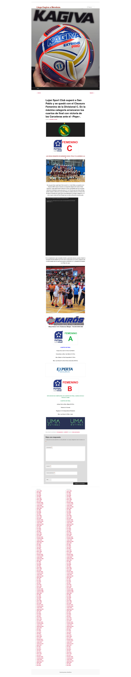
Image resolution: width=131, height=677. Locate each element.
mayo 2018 (39, 632)
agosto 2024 (39, 525)
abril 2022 (39, 566)
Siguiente (92, 92)
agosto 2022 (39, 560)
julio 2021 (39, 578)
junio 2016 (39, 665)
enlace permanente (76, 432)
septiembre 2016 (40, 661)
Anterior (39, 92)
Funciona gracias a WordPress (66, 672)
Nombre (49, 466)
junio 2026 (39, 494)
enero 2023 (39, 553)
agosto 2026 (39, 491)
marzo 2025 (39, 515)
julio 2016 (39, 663)
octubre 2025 (39, 505)
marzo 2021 (39, 584)
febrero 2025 (39, 517)
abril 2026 (39, 496)
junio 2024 (39, 528)
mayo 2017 (39, 649)
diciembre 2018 (40, 622)
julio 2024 (39, 527)
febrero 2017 (39, 653)
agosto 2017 (39, 645)
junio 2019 (39, 613)
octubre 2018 (39, 625)
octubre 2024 (39, 522)
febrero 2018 (39, 636)
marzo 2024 (39, 532)
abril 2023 (39, 548)
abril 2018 (39, 633)
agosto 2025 (39, 508)
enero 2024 (39, 535)
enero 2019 (39, 620)
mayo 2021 (39, 581)
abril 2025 (39, 514)
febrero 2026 (39, 499)
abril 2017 (39, 650)
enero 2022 (39, 570)
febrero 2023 (39, 551)
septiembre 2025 (40, 506)
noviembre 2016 (40, 658)
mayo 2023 (39, 547)
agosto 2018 (39, 627)
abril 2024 (39, 531)
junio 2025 (39, 511)
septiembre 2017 (40, 643)
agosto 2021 (39, 577)
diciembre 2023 (40, 537)
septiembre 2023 (40, 541)
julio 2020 (39, 594)
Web (47, 479)
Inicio (38, 88)
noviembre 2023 (40, 538)
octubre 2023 (39, 540)
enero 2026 (39, 501)
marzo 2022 (39, 567)
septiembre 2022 (40, 558)
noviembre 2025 (40, 504)
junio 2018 (39, 630)
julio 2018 (39, 629)
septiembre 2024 (40, 524)
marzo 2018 (39, 635)
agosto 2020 (39, 593)
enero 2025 (39, 518)
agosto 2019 (39, 610)
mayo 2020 (39, 597)
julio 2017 (39, 646)
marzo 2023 (39, 550)
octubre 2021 (39, 574)
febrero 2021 (39, 586)
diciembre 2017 (40, 639)
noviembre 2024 (40, 521)
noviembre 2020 (40, 590)
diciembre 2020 (40, 589)
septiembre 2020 (40, 591)
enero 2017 (39, 655)
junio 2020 (39, 596)
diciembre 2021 (40, 571)
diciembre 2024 (40, 519)
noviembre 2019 (40, 606)
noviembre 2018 (40, 623)
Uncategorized (60, 432)
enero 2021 (39, 587)
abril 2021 (39, 583)
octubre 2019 (39, 607)
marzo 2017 (39, 652)
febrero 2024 (39, 534)
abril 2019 (39, 616)
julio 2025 (39, 509)
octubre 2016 (39, 659)
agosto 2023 (39, 542)
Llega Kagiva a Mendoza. (49, 7)
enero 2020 (39, 603)
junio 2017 (39, 648)
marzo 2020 (39, 600)
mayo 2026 (39, 495)
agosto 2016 (39, 662)
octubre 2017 (39, 642)
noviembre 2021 (40, 573)
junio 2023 (39, 545)
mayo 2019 (39, 614)
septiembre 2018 (40, 626)
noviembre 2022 (40, 555)
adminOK (66, 432)
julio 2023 (39, 544)
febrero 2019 (39, 619)
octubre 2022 (39, 557)
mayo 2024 (39, 530)
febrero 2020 (39, 602)
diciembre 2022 (40, 554)
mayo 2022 (39, 564)
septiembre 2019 (40, 609)
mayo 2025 (39, 512)
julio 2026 (39, 492)
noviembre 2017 (40, 640)
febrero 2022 (39, 568)
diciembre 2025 (40, 502)
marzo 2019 (39, 617)
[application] (62, 227)
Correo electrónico (51, 473)
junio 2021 (39, 580)
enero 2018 (39, 638)
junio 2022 (39, 563)
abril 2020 (39, 599)
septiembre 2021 (40, 576)
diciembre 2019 (40, 604)
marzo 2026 (39, 498)
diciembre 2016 (40, 656)
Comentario (49, 447)
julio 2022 (39, 561)
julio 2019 (39, 612)
